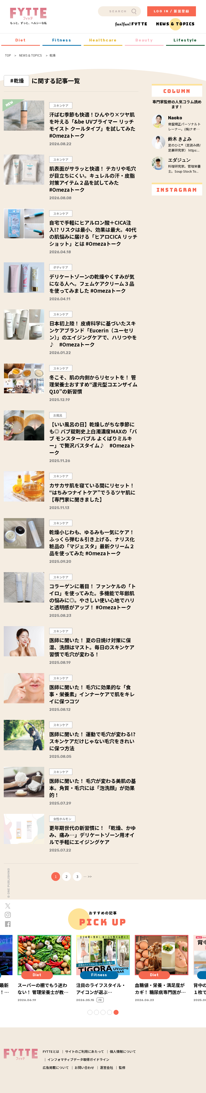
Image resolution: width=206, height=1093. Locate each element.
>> (90, 876)
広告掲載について (56, 1067)
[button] (89, 1012)
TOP (8, 55)
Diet (20, 40)
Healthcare (103, 40)
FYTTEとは (51, 1051)
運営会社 (106, 1067)
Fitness (61, 40)
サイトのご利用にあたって (84, 1051)
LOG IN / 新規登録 (172, 11)
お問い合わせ (84, 1067)
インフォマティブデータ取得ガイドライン (78, 1059)
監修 (122, 1067)
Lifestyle (185, 40)
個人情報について (123, 1051)
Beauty (144, 40)
